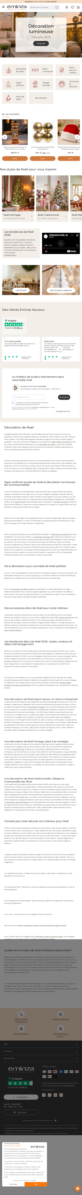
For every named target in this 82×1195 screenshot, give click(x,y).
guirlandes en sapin (36, 707)
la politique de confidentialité (39, 407)
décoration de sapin (47, 444)
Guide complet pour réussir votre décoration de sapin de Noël (41, 925)
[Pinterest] (43, 1095)
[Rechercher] (57, 7)
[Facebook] (49, 1095)
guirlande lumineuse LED (44, 537)
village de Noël (18, 749)
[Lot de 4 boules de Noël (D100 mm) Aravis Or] (43, 132)
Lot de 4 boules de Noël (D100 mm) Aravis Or (42, 148)
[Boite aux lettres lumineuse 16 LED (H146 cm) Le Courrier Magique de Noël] (15, 132)
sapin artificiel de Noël (60, 442)
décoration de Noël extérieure (18, 802)
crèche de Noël (65, 617)
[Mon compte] (67, 8)
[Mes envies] (72, 8)
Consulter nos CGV (63, 411)
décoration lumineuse (60, 534)
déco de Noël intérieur (13, 630)
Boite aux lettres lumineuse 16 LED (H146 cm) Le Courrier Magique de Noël (15, 149)
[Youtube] (55, 1095)
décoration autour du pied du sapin (49, 937)
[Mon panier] (78, 8)
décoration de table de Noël (23, 589)
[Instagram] (61, 1095)
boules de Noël (61, 502)
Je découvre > (10, 255)
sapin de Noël (20, 502)
